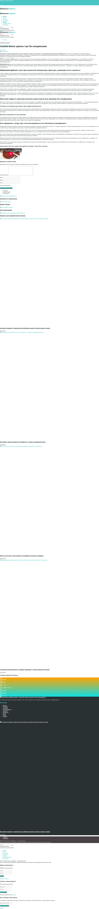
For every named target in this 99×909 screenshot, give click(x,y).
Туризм (5, 39)
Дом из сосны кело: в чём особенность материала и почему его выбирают (22, 556)
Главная (5, 3)
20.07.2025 (3, 50)
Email (2, 180)
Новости (5, 711)
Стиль (4, 715)
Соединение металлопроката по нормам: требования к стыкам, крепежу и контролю (25, 669)
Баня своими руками (6, 210)
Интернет (5, 20)
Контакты (5, 4)
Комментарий (4, 175)
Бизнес (5, 16)
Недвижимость (7, 23)
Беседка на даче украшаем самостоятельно (13, 216)
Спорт (4, 18)
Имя (1, 177)
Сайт (1, 183)
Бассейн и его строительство (8, 199)
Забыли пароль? (4, 878)
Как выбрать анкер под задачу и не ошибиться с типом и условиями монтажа (22, 442)
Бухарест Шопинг (5, 204)
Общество (5, 51)
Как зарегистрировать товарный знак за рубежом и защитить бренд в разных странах (25, 328)
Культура (5, 19)
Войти (14, 894)
